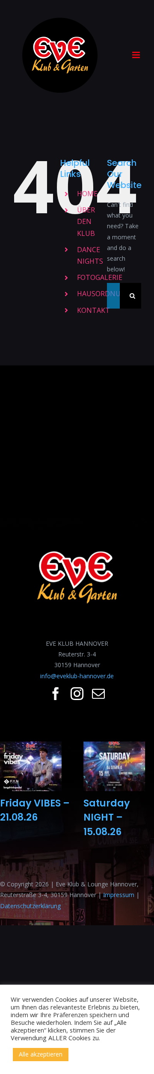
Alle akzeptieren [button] (40, 1054)
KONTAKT (93, 310)
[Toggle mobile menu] (136, 54)
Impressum (118, 895)
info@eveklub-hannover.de (77, 676)
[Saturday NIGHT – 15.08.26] (114, 766)
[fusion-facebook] (55, 693)
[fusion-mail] (98, 693)
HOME (87, 193)
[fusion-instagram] (77, 693)
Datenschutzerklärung (30, 906)
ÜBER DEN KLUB (86, 221)
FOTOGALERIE (99, 277)
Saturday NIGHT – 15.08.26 (106, 818)
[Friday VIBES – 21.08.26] (31, 766)
